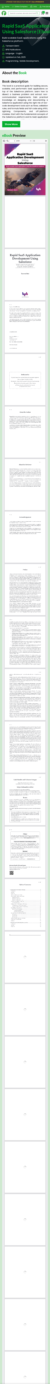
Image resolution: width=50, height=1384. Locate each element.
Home (6, 7)
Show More (11, 124)
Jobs (34, 7)
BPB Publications (13, 49)
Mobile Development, (29, 61)
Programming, (12, 61)
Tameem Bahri (12, 45)
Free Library (45, 7)
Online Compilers (20, 7)
